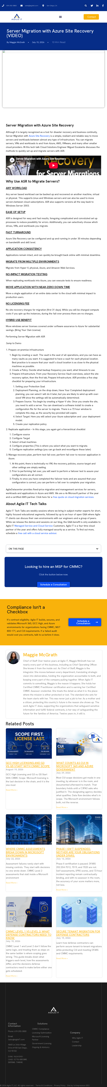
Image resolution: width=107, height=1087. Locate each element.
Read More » (11, 790)
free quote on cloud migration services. (73, 496)
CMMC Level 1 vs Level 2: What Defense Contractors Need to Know (28, 935)
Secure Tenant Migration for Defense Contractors (78, 933)
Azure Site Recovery (39, 135)
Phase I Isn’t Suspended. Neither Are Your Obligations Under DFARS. (78, 852)
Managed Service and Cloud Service (33, 525)
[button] (86, 6)
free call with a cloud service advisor (37, 533)
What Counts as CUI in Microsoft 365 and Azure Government (74, 766)
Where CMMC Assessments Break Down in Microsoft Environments (25, 852)
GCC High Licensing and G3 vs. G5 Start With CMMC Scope (28, 764)
